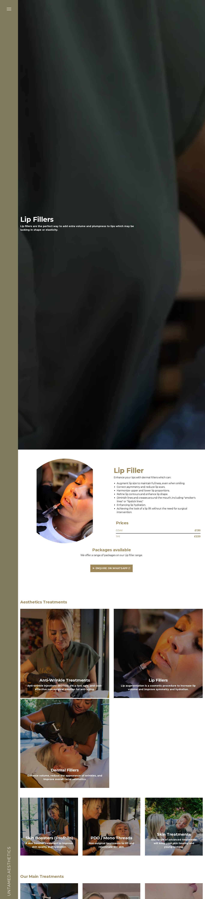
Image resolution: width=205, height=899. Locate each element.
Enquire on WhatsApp (112, 568)
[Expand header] (9, 9)
